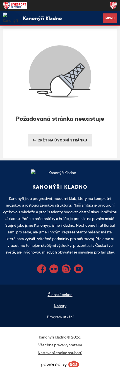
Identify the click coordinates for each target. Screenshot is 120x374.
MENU (110, 18)
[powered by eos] (60, 364)
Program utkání (60, 317)
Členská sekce (60, 294)
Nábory (60, 306)
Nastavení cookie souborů (60, 353)
